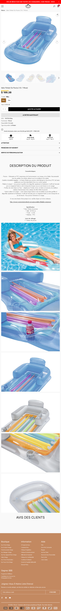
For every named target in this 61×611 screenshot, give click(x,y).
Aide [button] (43, 542)
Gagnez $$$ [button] (6, 570)
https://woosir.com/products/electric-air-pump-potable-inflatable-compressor (30, 202)
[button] (54, 6)
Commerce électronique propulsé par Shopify (29, 605)
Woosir (10, 121)
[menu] (2, 6)
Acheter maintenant (30, 115)
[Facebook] (2, 598)
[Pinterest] (6, 598)
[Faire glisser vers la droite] (57, 41)
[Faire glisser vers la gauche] (4, 41)
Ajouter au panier (34, 109)
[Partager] (57, 14)
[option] (30, 41)
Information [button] (26, 542)
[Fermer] (59, 2)
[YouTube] (10, 598)
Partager (57, 14)
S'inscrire (52, 592)
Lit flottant (13, 125)
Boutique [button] (5, 542)
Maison (3, 10)
